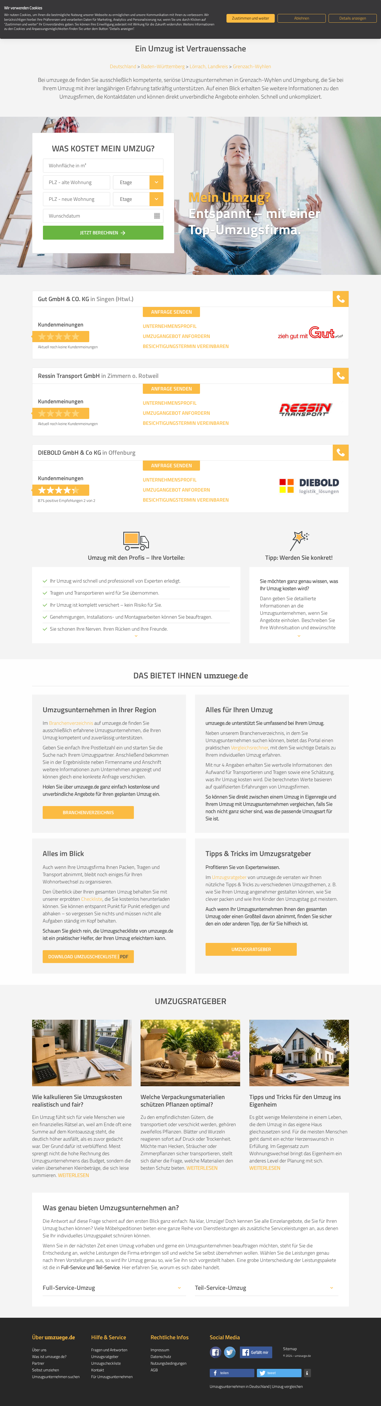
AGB (154, 1370)
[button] (232, 1373)
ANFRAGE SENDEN (171, 312)
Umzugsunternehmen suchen (55, 1376)
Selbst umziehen (45, 1370)
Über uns (39, 1350)
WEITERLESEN (73, 1175)
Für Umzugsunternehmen (111, 1376)
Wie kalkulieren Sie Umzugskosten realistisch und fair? (77, 1100)
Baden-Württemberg (163, 66)
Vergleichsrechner (249, 747)
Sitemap (290, 1349)
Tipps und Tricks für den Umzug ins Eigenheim (295, 1100)
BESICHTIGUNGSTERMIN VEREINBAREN (186, 346)
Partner (38, 1363)
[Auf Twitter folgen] (230, 1352)
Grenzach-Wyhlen (252, 66)
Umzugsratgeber (229, 877)
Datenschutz (161, 1356)
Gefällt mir (259, 1352)
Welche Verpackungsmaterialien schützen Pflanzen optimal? (183, 1100)
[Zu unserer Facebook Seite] (215, 1352)
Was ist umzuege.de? (49, 1356)
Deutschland (123, 66)
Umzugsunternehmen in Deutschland (239, 1386)
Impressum (160, 1350)
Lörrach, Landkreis (209, 66)
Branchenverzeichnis (71, 723)
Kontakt (97, 1370)
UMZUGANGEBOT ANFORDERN (176, 336)
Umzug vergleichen (287, 1386)
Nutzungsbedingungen (168, 1363)
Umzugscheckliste (106, 1363)
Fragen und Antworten (109, 1350)
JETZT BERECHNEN (103, 232)
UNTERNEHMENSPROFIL (170, 326)
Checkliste (91, 899)
